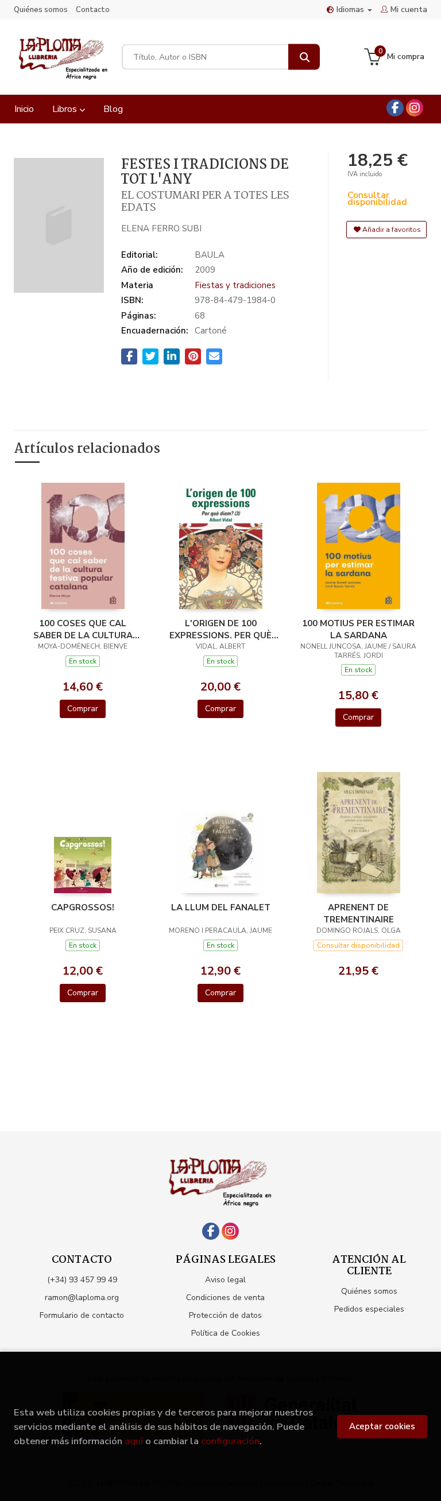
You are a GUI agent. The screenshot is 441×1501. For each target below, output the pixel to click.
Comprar (82, 708)
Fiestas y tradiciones (235, 285)
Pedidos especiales (369, 1309)
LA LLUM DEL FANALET (220, 907)
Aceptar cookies (382, 1426)
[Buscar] (304, 57)
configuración (230, 1441)
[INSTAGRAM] (414, 108)
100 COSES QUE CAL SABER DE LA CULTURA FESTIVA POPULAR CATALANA (83, 629)
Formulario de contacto (82, 1315)
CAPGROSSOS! (82, 907)
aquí (134, 1441)
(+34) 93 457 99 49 (82, 1279)
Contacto (93, 10)
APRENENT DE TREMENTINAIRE (358, 913)
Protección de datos (225, 1315)
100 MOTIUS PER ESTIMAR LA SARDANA (358, 629)
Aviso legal (225, 1279)
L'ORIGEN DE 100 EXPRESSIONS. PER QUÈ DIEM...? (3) (220, 629)
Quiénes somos (41, 10)
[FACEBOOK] (395, 108)
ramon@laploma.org (82, 1297)
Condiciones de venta (225, 1297)
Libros (65, 109)
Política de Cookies (225, 1333)
